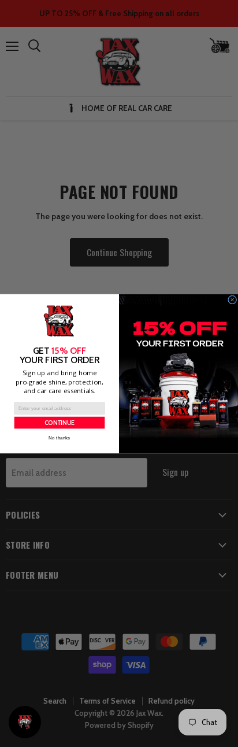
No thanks (59, 437)
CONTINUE (59, 422)
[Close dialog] (232, 300)
